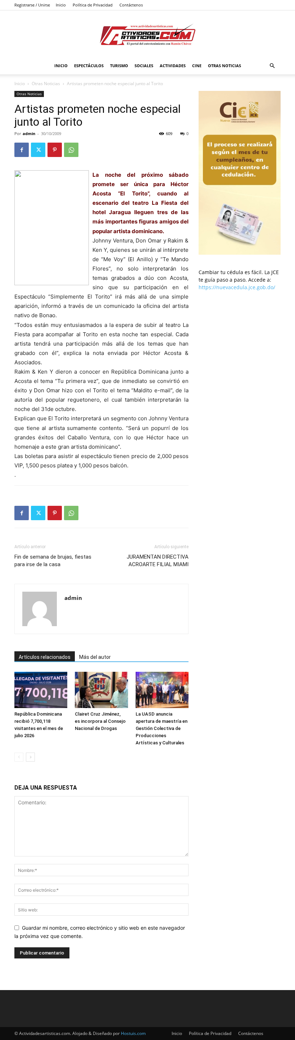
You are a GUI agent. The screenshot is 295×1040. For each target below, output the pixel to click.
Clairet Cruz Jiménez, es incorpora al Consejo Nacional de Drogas (100, 721)
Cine (196, 65)
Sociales (144, 65)
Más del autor (95, 657)
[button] (272, 66)
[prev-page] (18, 757)
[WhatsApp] (71, 150)
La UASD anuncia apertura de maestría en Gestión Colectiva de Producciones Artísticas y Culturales (161, 728)
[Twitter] (38, 150)
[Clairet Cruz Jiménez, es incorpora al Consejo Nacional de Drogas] (101, 690)
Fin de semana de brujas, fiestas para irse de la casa (52, 561)
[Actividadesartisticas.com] (147, 34)
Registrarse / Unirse (32, 5)
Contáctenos (131, 5)
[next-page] (30, 757)
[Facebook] (21, 150)
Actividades (173, 65)
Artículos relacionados (45, 657)
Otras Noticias (224, 65)
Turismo (119, 65)
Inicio (61, 5)
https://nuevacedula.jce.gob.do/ (237, 287)
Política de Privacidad (93, 5)
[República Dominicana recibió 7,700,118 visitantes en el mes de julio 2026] (40, 690)
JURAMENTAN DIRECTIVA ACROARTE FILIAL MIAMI (158, 561)
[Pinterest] (54, 150)
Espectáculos (89, 65)
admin (29, 133)
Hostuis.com (133, 1033)
